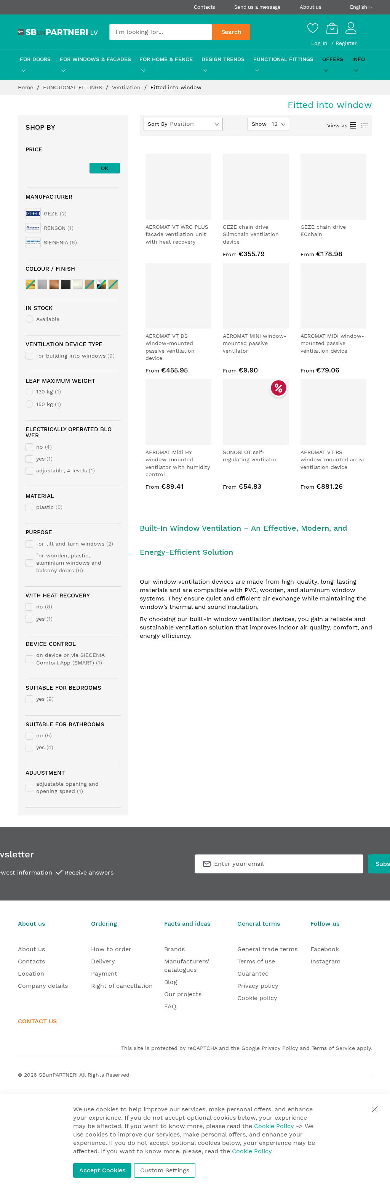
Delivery (103, 961)
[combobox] (160, 32)
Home (26, 87)
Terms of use (256, 961)
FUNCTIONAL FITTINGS (73, 87)
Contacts (204, 7)
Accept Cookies (102, 1170)
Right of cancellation (122, 985)
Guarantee (253, 973)
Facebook (324, 949)
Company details (43, 985)
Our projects (182, 994)
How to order (111, 949)
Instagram (325, 961)
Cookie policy (257, 998)
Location (31, 973)
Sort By (157, 124)
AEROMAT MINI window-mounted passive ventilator (254, 343)
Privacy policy (257, 985)
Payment (104, 973)
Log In (320, 43)
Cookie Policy (274, 1126)
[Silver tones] (42, 284)
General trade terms (267, 949)
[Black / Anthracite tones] (66, 284)
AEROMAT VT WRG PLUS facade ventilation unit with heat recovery (176, 234)
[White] (78, 284)
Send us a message (257, 7)
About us (310, 7)
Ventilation (127, 87)
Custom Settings (164, 1170)
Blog (170, 982)
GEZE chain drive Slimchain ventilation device (251, 234)
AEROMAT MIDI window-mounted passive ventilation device (332, 343)
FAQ (170, 1006)
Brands (174, 949)
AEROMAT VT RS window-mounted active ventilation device (333, 459)
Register (346, 43)
